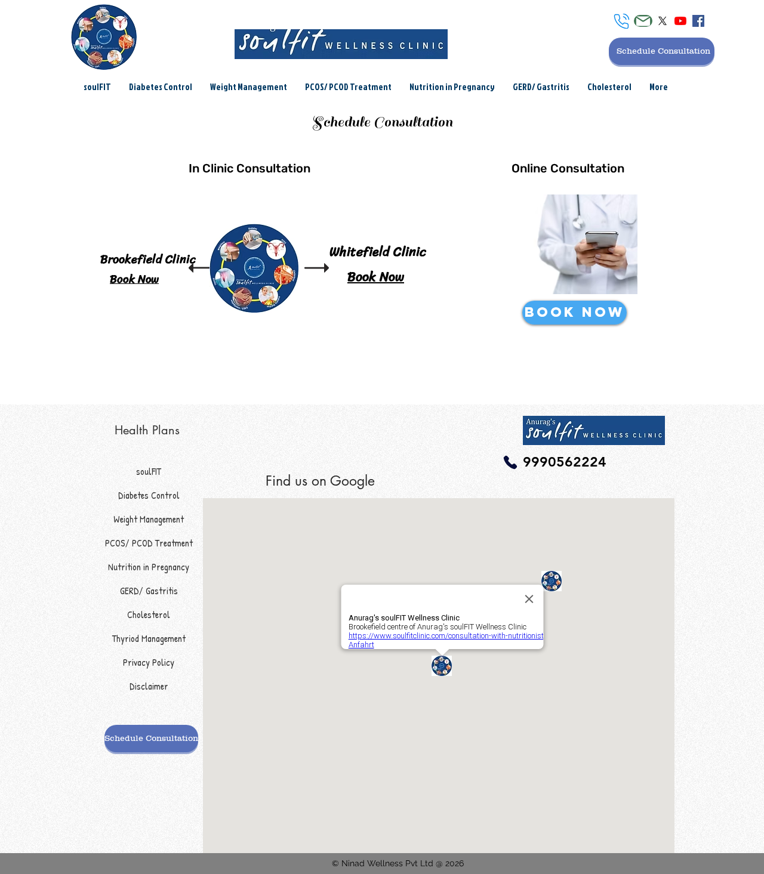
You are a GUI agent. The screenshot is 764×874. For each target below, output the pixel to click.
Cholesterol (148, 614)
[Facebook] (698, 21)
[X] (662, 21)
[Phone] (621, 21)
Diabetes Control (149, 495)
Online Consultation (568, 168)
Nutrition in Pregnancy (148, 566)
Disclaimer (149, 686)
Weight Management (148, 519)
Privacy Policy (148, 662)
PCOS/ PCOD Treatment (149, 542)
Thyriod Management (149, 638)
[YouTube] (680, 21)
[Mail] (643, 21)
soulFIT (148, 471)
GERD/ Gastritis (149, 590)
